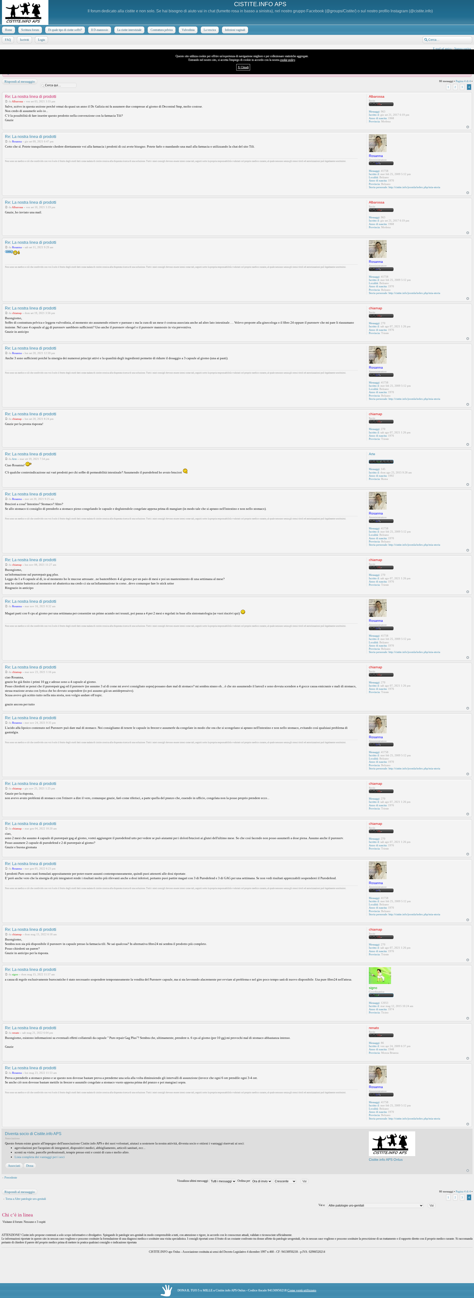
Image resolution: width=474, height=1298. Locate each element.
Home (8, 30)
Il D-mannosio (99, 30)
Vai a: (321, 1205)
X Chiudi (243, 67)
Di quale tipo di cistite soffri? (65, 30)
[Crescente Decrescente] (293, 1181)
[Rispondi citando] (350, 96)
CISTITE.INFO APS (260, 4)
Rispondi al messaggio (19, 81)
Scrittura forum (30, 30)
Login (41, 40)
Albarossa (17, 101)
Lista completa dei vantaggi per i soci (40, 1157)
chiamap (17, 313)
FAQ (8, 40)
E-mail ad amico (442, 48)
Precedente (10, 1177)
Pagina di (463, 81)
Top (467, 127)
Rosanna (17, 141)
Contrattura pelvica (162, 30)
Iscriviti (24, 40)
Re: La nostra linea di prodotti (30, 96)
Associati (14, 1165)
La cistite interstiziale (129, 30)
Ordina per (244, 1181)
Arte (14, 458)
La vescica (210, 30)
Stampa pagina (462, 48)
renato (15, 1032)
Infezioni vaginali (235, 30)
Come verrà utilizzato (301, 1290)
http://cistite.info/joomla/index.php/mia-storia (414, 187)
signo (15, 974)
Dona (29, 1165)
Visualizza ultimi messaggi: (193, 1181)
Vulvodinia (188, 30)
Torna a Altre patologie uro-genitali (25, 1199)
